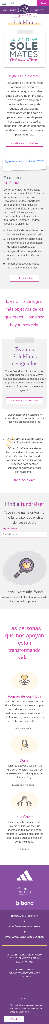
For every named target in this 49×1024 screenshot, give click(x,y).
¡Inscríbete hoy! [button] (26, 278)
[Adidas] (24, 875)
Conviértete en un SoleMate (24, 143)
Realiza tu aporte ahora (23, 784)
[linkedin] (24, 990)
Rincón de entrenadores (24, 926)
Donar (43, 3)
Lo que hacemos (9, 10)
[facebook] (30, 990)
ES (12, 3)
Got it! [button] (14, 1019)
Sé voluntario (23, 849)
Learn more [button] (24, 1012)
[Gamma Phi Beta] (24, 891)
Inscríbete (39, 10)
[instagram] (19, 990)
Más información (23, 728)
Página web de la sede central (24, 937)
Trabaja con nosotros (24, 916)
